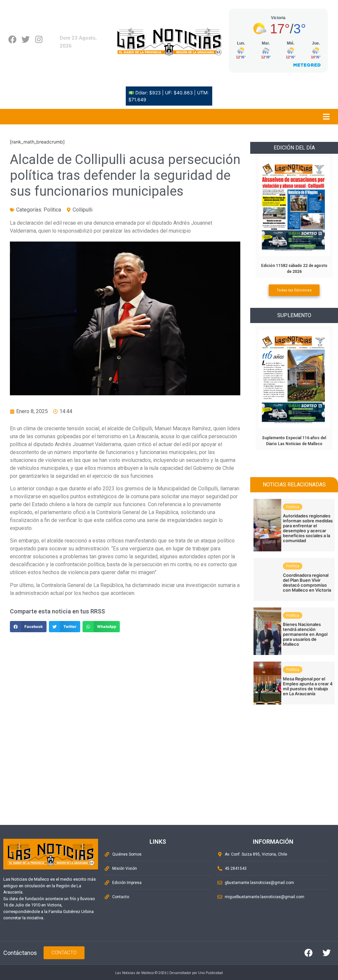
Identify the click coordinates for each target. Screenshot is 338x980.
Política (52, 210)
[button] (28, 626)
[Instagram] (39, 39)
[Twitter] (25, 39)
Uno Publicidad (210, 973)
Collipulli (82, 210)
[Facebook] (12, 39)
